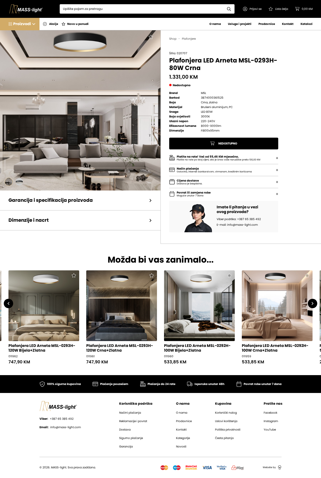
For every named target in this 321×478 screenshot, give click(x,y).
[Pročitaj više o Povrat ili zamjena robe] (277, 194)
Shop (172, 38)
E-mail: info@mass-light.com (237, 224)
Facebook (270, 412)
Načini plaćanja (130, 412)
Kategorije (183, 438)
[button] (252, 9)
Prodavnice (266, 24)
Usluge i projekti (239, 24)
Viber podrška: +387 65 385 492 (239, 219)
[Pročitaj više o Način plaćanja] (277, 158)
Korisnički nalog (226, 412)
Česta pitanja (224, 438)
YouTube (270, 429)
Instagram (271, 421)
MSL (203, 93)
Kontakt (288, 24)
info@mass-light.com (60, 427)
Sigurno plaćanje (131, 438)
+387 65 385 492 (56, 418)
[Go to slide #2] (19, 182)
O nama (215, 24)
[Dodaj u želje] (73, 276)
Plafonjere (189, 38)
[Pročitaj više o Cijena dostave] (277, 182)
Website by (269, 467)
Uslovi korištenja (226, 421)
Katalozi (307, 24)
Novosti (181, 446)
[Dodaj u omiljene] (147, 40)
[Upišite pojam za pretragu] (229, 9)
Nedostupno (227, 143)
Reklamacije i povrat (133, 421)
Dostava (125, 429)
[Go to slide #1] (8, 182)
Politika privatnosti (227, 429)
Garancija (126, 446)
